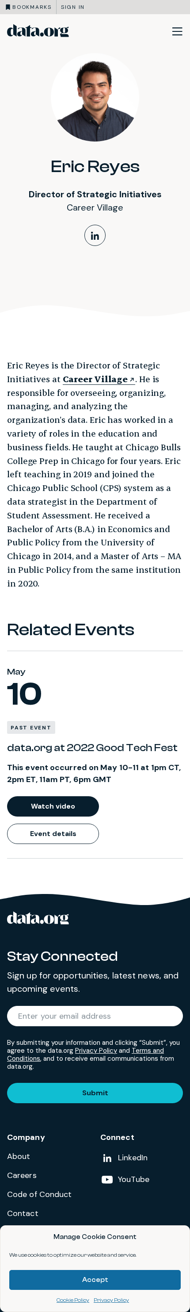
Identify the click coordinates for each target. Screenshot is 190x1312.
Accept (95, 1280)
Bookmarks (32, 7)
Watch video (53, 806)
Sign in (73, 7)
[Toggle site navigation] (177, 31)
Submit (95, 1092)
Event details (53, 833)
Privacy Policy (111, 1300)
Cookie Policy (73, 1300)
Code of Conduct (39, 1194)
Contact (22, 1213)
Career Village (95, 378)
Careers (22, 1175)
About (18, 1156)
